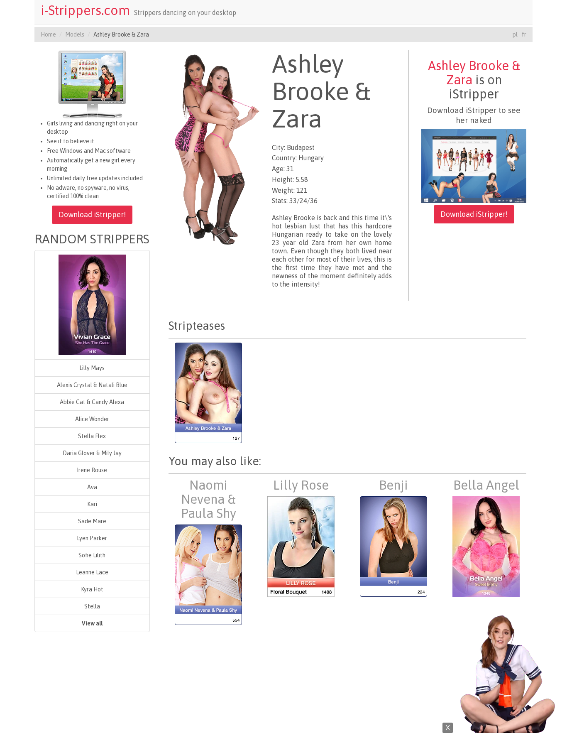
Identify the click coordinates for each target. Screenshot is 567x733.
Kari (92, 504)
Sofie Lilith (91, 555)
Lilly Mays (92, 368)
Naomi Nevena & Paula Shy (208, 499)
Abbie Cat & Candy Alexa (92, 402)
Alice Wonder (92, 419)
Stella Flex (92, 436)
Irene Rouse (92, 470)
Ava (92, 487)
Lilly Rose (301, 485)
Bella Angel (486, 485)
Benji (393, 485)
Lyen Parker (92, 538)
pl (515, 34)
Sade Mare (92, 521)
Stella (92, 606)
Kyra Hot (92, 589)
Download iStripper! (92, 214)
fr (524, 34)
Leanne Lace (92, 572)
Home (48, 34)
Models (74, 34)
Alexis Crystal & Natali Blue (92, 385)
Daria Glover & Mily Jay (92, 453)
